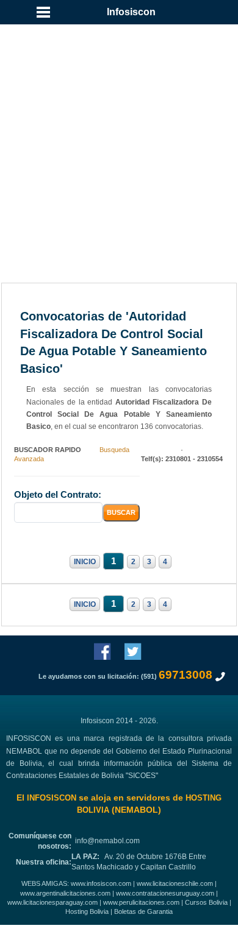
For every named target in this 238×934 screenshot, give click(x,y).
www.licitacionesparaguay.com (52, 902)
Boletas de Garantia (143, 911)
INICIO (85, 561)
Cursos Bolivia (206, 902)
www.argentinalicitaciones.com (65, 893)
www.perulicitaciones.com (141, 902)
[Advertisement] (119, 125)
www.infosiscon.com (101, 883)
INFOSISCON (51, 797)
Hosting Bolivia (87, 911)
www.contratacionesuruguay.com (165, 893)
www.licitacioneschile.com (175, 883)
